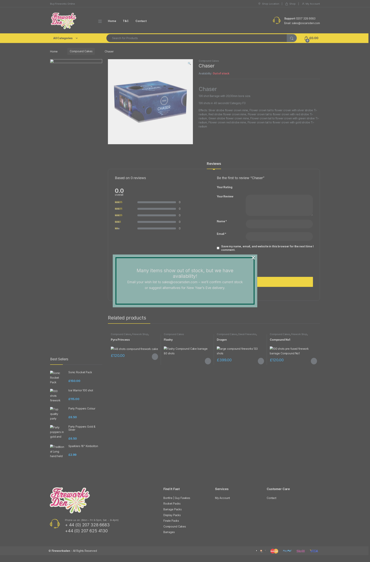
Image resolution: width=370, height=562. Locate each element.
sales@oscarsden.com (180, 282)
